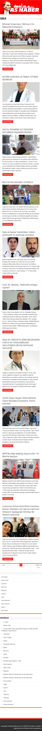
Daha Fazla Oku (8, 69)
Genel (5, 654)
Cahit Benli (6, 634)
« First (3, 565)
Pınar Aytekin (7, 681)
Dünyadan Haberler (9, 644)
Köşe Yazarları (5, 604)
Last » (38, 567)
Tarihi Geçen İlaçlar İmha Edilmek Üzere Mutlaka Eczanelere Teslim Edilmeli (19, 401)
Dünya (5, 641)
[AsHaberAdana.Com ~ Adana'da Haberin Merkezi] (21, 7)
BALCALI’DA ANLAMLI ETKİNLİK (17, 182)
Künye (3, 607)
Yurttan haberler (8, 704)
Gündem (4, 583)
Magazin (4, 590)
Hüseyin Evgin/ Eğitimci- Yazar (12, 661)
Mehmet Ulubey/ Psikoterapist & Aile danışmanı (17, 677)
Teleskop (6, 698)
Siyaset (3, 594)
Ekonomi (4, 587)
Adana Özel (4, 580)
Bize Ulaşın (4, 610)
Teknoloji (6, 694)
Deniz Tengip (7, 637)
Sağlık (5, 684)
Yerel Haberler (5, 600)
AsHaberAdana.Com (15, 726)
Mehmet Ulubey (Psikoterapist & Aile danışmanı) (18, 674)
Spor (2, 597)
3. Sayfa (5, 622)
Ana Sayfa (4, 577)
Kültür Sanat (7, 667)
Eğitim (5, 647)
